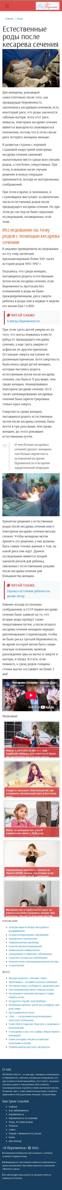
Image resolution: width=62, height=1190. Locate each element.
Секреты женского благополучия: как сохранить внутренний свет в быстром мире (31, 793)
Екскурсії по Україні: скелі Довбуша (27, 1001)
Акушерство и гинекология (23, 938)
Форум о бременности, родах (25, 1133)
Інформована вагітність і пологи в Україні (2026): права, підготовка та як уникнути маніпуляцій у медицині (29, 873)
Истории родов (24, 1121)
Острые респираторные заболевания (28, 934)
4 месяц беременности (23, 321)
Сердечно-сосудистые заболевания (28, 957)
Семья (12, 1129)
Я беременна (14, 1147)
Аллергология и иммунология (24, 950)
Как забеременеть (19, 1110)
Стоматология (16, 965)
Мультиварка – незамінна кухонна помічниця (33, 981)
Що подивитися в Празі (21, 1012)
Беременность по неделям (23, 1118)
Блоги (12, 1137)
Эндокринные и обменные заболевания (30, 953)
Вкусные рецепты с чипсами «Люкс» (28, 978)
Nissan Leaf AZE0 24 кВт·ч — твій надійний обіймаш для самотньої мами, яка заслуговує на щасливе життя (31, 753)
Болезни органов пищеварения (25, 946)
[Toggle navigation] (7, 6)
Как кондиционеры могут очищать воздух (31, 989)
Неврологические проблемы (24, 942)
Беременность (16, 1114)
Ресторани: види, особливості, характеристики (34, 985)
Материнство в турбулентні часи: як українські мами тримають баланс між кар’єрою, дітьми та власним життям (30, 913)
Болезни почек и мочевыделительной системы (34, 961)
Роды (12, 1121)
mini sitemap (15, 1141)
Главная (13, 1106)
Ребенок (13, 1125)
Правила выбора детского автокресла (29, 1046)
